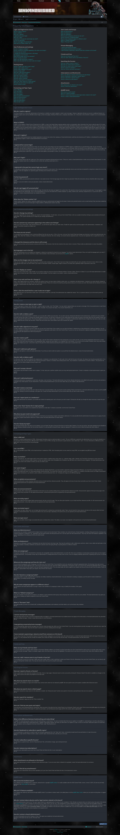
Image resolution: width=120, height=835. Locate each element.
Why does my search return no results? (70, 64)
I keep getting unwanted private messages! (71, 49)
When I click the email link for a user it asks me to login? (27, 60)
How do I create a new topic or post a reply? (24, 66)
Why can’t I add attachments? (21, 76)
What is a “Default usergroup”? (68, 40)
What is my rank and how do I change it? (23, 59)
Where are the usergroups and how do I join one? (72, 36)
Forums (68, 1)
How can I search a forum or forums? (69, 63)
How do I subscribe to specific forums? (70, 77)
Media (18, 1)
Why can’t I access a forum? (20, 75)
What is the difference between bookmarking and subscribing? (75, 74)
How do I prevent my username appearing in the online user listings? (30, 50)
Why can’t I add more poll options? (22, 72)
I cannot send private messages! (68, 47)
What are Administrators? (67, 31)
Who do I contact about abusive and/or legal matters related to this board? (78, 95)
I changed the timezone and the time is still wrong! (26, 53)
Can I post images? (18, 94)
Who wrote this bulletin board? (68, 92)
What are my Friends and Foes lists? (69, 56)
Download (41, 1)
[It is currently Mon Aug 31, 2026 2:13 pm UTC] (102, 22)
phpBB (66, 253)
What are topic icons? (19, 101)
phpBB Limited (53, 782)
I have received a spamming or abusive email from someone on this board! (78, 50)
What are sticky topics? (19, 98)
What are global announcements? (22, 95)
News (30, 1)
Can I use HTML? (18, 91)
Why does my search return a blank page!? (71, 66)
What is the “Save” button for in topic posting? (25, 81)
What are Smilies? (18, 93)
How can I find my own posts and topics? (70, 69)
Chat (101, 1)
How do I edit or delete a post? (21, 68)
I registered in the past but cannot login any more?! (26, 39)
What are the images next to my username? (24, 56)
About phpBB (25, 784)
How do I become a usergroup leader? (70, 37)
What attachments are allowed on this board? (71, 85)
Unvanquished (17, 16)
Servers (90, 1)
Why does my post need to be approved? (23, 82)
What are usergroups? (66, 34)
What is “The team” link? (66, 41)
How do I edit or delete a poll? (21, 74)
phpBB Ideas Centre (78, 792)
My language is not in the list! (21, 55)
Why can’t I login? (18, 37)
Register (22, 19)
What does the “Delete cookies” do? (22, 43)
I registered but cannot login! (20, 36)
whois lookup (19, 803)
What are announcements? (20, 97)
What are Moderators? (66, 33)
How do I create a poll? (19, 71)
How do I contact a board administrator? (70, 96)
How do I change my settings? (21, 49)
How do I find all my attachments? (69, 86)
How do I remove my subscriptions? (69, 79)
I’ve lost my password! (19, 40)
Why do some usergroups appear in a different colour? (73, 39)
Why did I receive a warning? (20, 78)
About (52, 1)
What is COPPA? (18, 33)
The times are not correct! (20, 52)
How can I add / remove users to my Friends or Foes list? (74, 57)
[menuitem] (101, 16)
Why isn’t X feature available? (68, 93)
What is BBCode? (18, 89)
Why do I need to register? (20, 31)
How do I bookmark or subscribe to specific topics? (73, 76)
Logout (16, 19)
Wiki (79, 1)
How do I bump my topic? (20, 84)
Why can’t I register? (19, 34)
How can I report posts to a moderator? (23, 79)
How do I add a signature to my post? (23, 69)
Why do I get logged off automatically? (23, 41)
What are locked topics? (19, 100)
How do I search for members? (68, 67)
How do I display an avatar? (20, 57)
